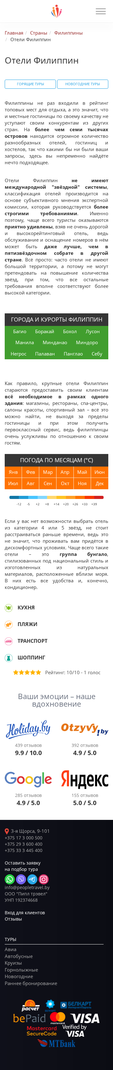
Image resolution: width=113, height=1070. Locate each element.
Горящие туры (30, 84)
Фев (30, 472)
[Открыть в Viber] (21, 879)
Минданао (55, 342)
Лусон (93, 331)
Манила (24, 342)
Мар (48, 472)
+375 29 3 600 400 (23, 844)
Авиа (10, 949)
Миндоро (87, 342)
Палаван (45, 353)
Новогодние (19, 976)
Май (82, 472)
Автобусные (19, 956)
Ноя (82, 483)
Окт (65, 483)
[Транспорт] (9, 641)
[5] (38, 672)
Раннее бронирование (31, 983)
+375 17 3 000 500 (23, 838)
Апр (65, 472)
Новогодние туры (82, 84)
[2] (21, 672)
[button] (100, 11)
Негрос (18, 353)
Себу (97, 353)
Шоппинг (31, 657)
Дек (100, 483)
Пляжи (27, 624)
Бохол (70, 331)
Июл (13, 483)
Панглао (73, 353)
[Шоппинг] (9, 658)
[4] (32, 672)
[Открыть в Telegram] (32, 879)
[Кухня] (9, 608)
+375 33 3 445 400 (23, 850)
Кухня (26, 607)
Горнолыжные (21, 969)
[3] (27, 672)
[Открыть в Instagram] (44, 879)
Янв (13, 472)
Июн (99, 472)
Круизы (13, 963)
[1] (15, 672)
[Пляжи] (9, 624)
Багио (19, 331)
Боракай (44, 331)
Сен (48, 483)
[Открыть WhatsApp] (10, 879)
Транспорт (32, 640)
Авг (31, 483)
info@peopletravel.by (27, 887)
